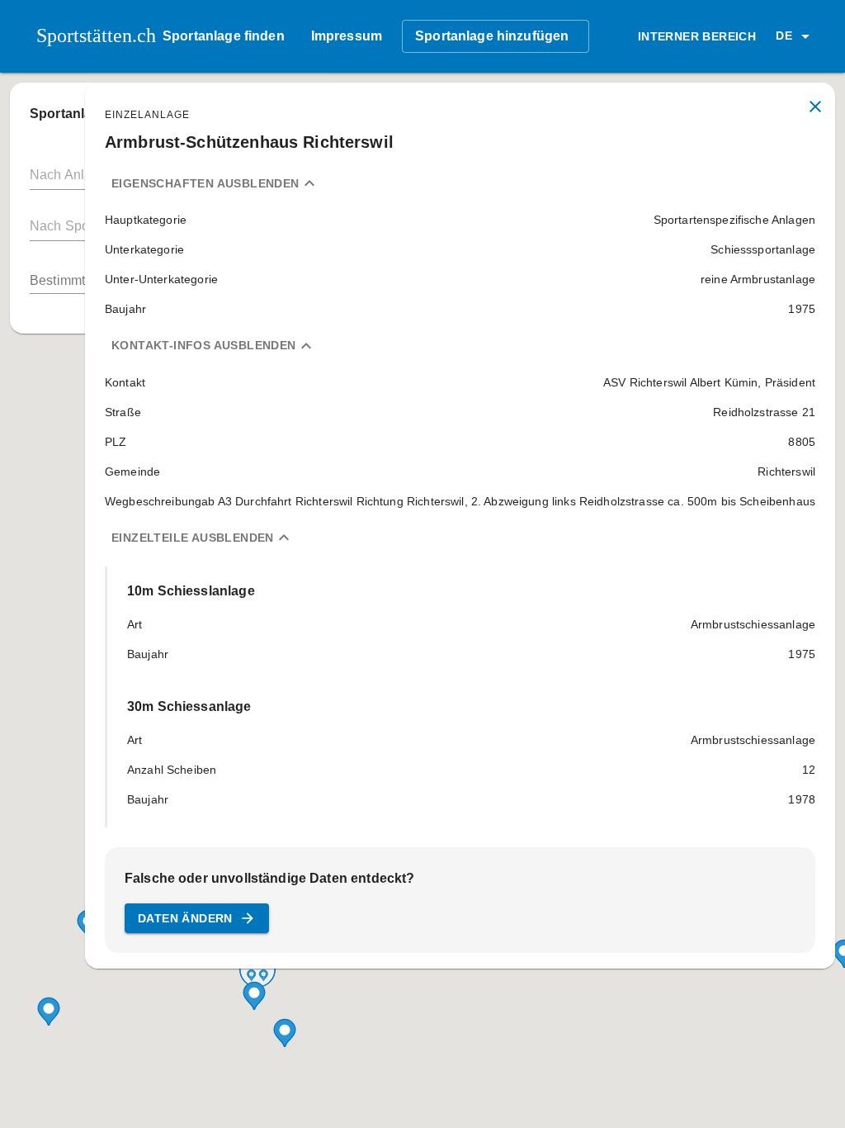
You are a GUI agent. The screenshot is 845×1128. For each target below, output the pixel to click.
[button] (795, 36)
